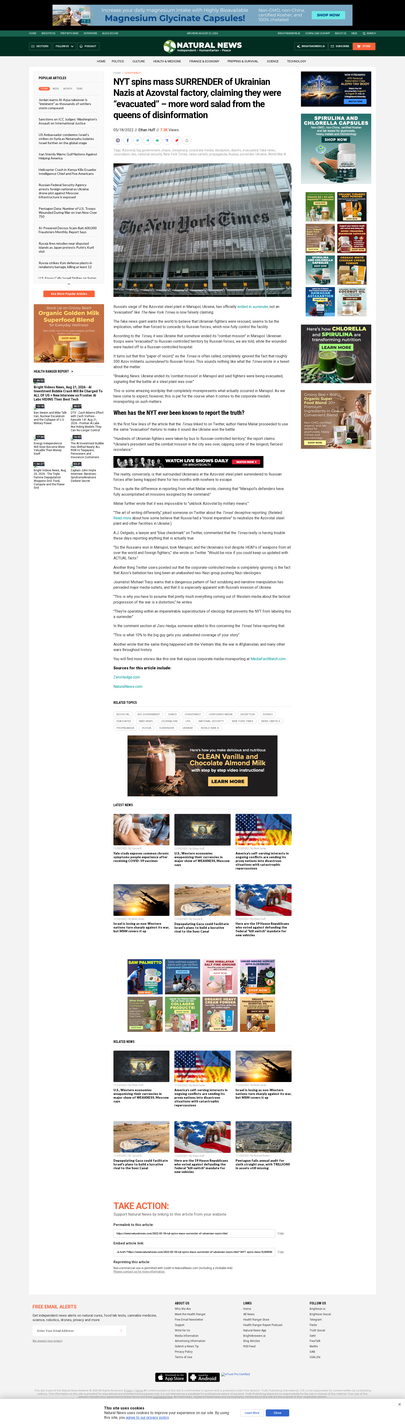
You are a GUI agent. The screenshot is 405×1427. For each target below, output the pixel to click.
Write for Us (182, 1330)
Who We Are (183, 1309)
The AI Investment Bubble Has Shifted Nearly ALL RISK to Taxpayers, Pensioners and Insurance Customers (87, 450)
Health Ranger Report (51, 371)
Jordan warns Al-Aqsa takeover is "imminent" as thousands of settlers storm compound (65, 104)
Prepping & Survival (243, 61)
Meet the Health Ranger (190, 1314)
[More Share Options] (187, 140)
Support (179, 1325)
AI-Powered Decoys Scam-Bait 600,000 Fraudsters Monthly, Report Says (68, 230)
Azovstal (128, 150)
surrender (247, 154)
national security (150, 154)
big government (148, 150)
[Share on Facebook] (128, 140)
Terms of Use (183, 1357)
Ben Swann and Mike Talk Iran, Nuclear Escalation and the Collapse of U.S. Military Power (50, 418)
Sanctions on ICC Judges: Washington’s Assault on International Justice (68, 121)
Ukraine (261, 154)
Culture (138, 61)
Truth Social (317, 1330)
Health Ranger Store (256, 1319)
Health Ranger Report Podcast (262, 1325)
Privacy (128, 1390)
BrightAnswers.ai (289, 33)
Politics (118, 61)
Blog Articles (251, 1341)
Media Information (187, 1335)
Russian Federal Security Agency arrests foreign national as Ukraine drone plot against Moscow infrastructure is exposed (64, 191)
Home (32, 33)
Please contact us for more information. (139, 1271)
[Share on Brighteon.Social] (118, 140)
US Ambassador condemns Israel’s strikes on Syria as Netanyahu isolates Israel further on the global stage (66, 138)
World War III (277, 154)
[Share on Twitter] (138, 140)
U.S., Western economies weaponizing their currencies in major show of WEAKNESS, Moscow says (202, 858)
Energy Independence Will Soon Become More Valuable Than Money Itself (49, 448)
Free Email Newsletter (189, 1319)
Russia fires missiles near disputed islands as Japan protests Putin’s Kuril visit (66, 247)
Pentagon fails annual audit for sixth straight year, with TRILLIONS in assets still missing (263, 1164)
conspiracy (180, 150)
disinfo (236, 150)
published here (162, 1396)
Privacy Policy (184, 1351)
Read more (122, 518)
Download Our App (317, 33)
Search (371, 33)
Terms (139, 1390)
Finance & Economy (204, 61)
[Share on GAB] (158, 140)
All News (249, 1314)
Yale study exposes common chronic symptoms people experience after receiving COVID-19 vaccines (141, 857)
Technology (296, 61)
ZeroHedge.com (126, 677)
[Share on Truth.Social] (167, 140)
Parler (313, 1325)
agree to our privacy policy (147, 1417)
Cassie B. (137, 848)
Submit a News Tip (187, 1346)
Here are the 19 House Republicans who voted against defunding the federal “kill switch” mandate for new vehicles (262, 929)
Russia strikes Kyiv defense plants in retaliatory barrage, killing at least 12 (65, 265)
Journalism (121, 154)
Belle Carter (260, 848)
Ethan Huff (146, 130)
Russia (233, 154)
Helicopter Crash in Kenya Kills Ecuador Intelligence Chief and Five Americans (67, 171)
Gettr (313, 1335)
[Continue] (121, 1331)
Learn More (252, 1413)
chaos (165, 150)
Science (273, 61)
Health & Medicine (167, 61)
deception (222, 150)
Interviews (90, 33)
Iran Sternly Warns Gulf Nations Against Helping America (68, 156)
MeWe (314, 1346)
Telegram (316, 1319)
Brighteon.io (317, 1309)
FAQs (354, 33)
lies (133, 154)
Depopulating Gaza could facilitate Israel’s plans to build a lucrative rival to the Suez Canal (201, 927)
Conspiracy (132, 73)
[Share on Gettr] (177, 140)
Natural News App (254, 1330)
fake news (267, 150)
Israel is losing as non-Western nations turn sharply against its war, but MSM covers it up (141, 927)
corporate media (201, 150)
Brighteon (48, 33)
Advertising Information (190, 1341)
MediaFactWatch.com (268, 659)
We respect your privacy (47, 1340)
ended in (252, 306)
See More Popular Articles (69, 294)
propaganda (218, 154)
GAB (312, 1351)
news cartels (198, 154)
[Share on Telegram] (148, 140)
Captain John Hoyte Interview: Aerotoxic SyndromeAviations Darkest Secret (83, 476)
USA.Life (315, 1357)
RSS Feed (249, 1346)
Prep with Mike (69, 33)
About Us (340, 33)
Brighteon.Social (320, 1314)
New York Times (175, 154)
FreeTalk (315, 1341)
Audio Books (110, 33)
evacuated (250, 150)
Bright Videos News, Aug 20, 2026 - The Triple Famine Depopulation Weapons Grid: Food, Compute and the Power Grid (50, 479)
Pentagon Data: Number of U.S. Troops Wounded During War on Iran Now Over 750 (68, 212)
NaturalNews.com (127, 686)
